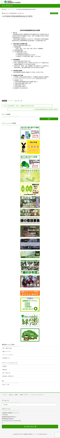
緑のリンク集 (5, 384)
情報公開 (4, 369)
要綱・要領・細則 (18, 100)
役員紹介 (4, 366)
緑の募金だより (6, 358)
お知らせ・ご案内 (13, 394)
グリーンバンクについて (37, 394)
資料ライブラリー (6, 351)
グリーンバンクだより (7, 354)
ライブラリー (54, 13)
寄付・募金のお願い (7, 348)
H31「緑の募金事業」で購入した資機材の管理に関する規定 (19, 105)
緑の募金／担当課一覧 (7, 376)
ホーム (4, 394)
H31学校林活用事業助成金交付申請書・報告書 (45, 109)
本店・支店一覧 (6, 373)
